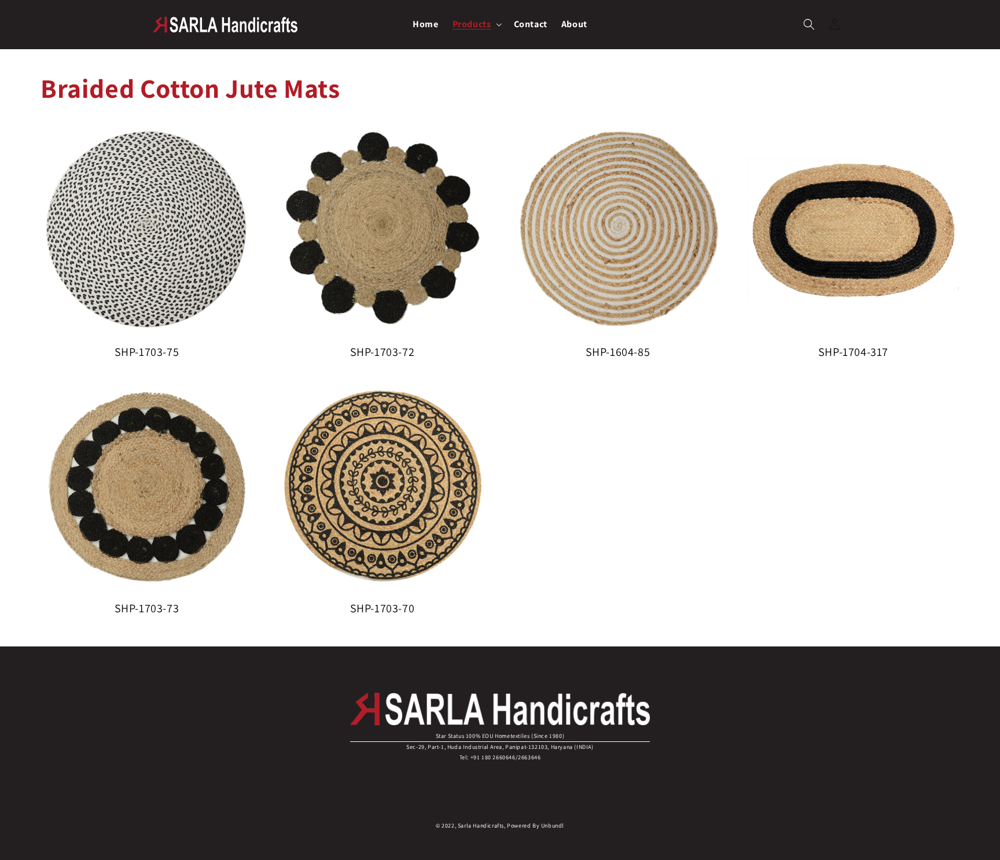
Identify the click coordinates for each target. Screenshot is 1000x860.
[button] (476, 25)
